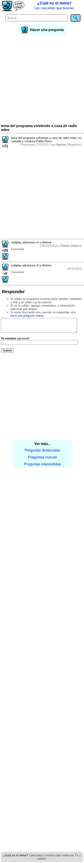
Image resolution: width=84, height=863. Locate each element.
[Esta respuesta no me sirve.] (5, 258)
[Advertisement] (42, 79)
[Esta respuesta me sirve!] (5, 246)
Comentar (17, 249)
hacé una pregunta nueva (27, 315)
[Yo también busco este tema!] (5, 142)
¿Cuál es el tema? (54, 5)
